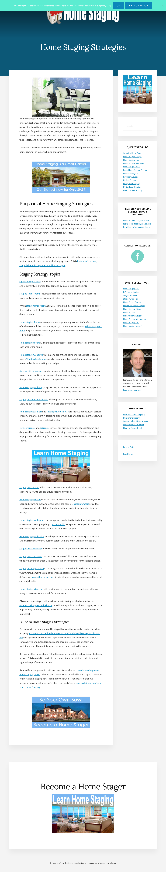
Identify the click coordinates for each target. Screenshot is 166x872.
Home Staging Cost (131, 323)
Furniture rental (27, 428)
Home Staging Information (134, 319)
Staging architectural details (33, 399)
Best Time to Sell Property (134, 414)
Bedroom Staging (130, 173)
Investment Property (131, 418)
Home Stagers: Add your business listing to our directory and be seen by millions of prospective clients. (137, 223)
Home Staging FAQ (131, 289)
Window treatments (36, 359)
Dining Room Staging (132, 187)
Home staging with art (30, 411)
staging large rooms (36, 305)
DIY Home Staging (131, 292)
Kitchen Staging (129, 180)
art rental (44, 428)
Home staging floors (29, 322)
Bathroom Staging (130, 177)
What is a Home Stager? (133, 153)
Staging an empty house (31, 568)
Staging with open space (31, 371)
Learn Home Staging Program (135, 170)
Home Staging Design (132, 157)
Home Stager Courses (132, 302)
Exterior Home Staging (132, 190)
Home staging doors (29, 342)
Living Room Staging (131, 184)
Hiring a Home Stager (132, 316)
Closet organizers (80, 504)
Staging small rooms (29, 293)
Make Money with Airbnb (133, 425)
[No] (162, 5)
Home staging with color (31, 536)
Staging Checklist (130, 299)
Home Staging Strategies (133, 163)
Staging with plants (29, 487)
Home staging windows (31, 355)
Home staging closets (30, 499)
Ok (118, 6)
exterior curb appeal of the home (35, 605)
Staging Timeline (130, 295)
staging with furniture (58, 411)
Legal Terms (128, 454)
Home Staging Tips (131, 160)
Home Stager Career (131, 167)
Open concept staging (30, 281)
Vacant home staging (42, 577)
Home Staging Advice (132, 309)
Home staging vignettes (31, 589)
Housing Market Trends (132, 428)
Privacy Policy (128, 447)
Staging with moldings (30, 548)
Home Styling (129, 312)
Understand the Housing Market (136, 421)
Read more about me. (132, 390)
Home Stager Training (132, 326)
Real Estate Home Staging (134, 306)
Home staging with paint (31, 520)
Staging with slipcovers (30, 556)
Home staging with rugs (31, 387)
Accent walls (58, 524)
